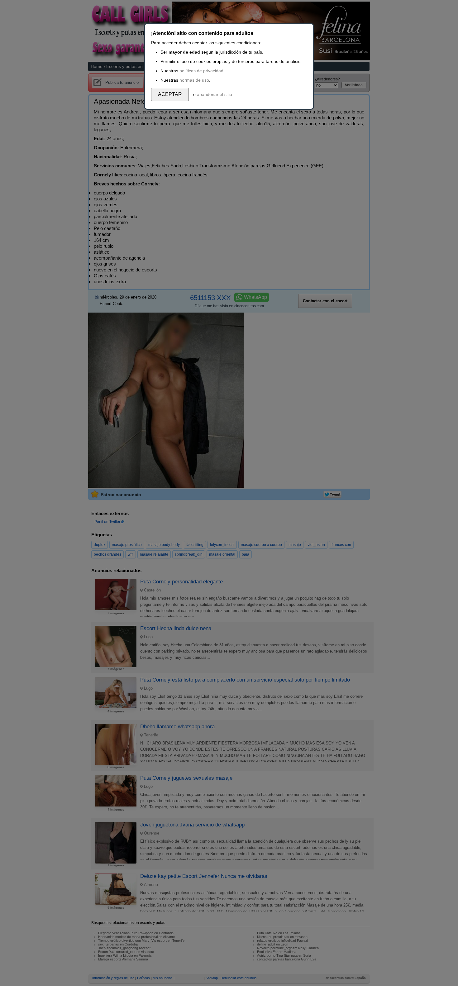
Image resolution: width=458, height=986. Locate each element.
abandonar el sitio (214, 94)
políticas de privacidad (201, 70)
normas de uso (194, 80)
